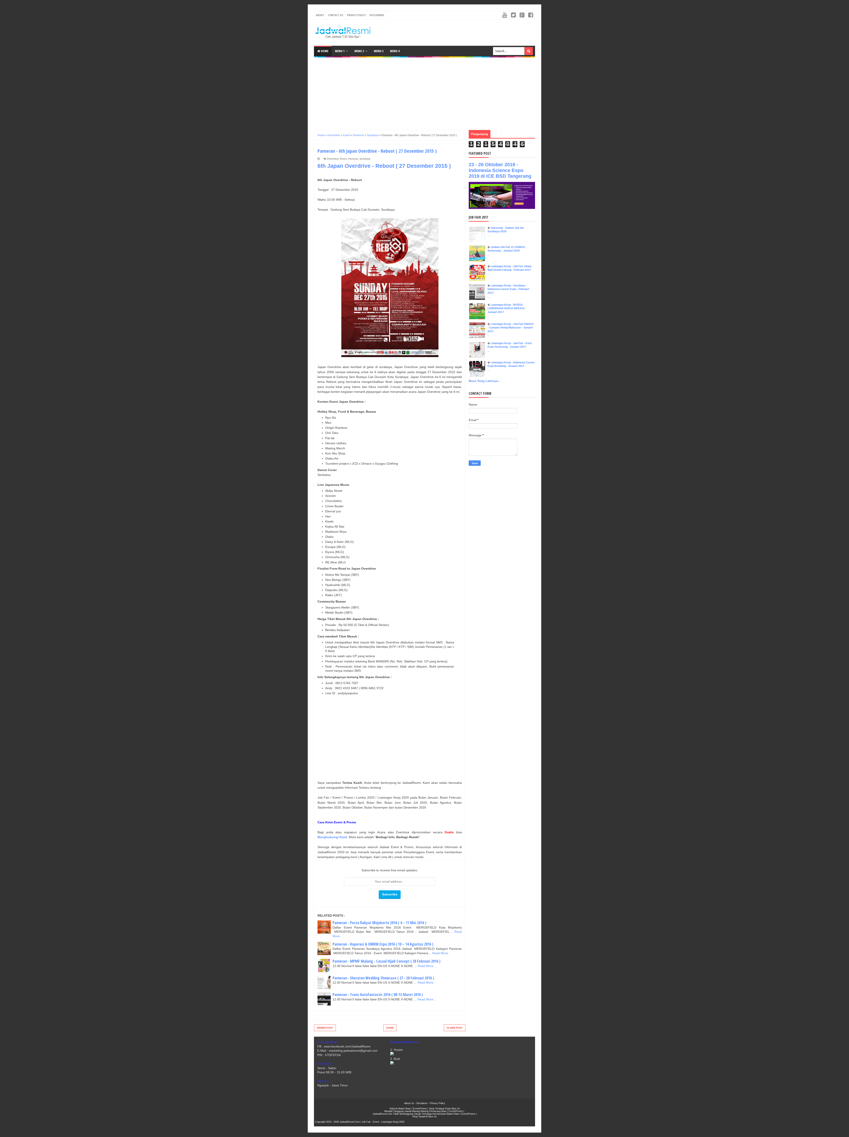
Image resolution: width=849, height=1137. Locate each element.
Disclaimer (376, 15)
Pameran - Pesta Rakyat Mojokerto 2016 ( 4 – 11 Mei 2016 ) (379, 922)
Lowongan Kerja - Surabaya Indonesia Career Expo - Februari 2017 (508, 289)
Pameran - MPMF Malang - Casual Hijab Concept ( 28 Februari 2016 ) (386, 961)
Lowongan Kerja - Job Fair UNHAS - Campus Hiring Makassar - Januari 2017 (511, 327)
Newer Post (325, 1027)
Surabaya (364, 158)
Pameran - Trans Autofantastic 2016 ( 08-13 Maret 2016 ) (378, 994)
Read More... (441, 953)
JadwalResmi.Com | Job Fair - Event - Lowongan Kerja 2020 (372, 1121)
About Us (409, 1103)
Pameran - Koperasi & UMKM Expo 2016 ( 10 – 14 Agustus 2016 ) (383, 944)
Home (324, 51)
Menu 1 (339, 51)
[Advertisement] (424, 92)
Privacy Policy (356, 15)
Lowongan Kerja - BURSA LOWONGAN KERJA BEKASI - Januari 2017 (507, 308)
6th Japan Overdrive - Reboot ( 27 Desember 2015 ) (384, 166)
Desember (333, 158)
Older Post (455, 1027)
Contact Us (335, 15)
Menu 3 (378, 51)
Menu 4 (395, 51)
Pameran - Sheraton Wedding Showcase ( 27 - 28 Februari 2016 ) (383, 978)
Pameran (353, 158)
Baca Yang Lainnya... (484, 381)
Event (343, 158)
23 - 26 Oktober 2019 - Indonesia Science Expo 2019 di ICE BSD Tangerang (500, 170)
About (320, 15)
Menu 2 (359, 51)
